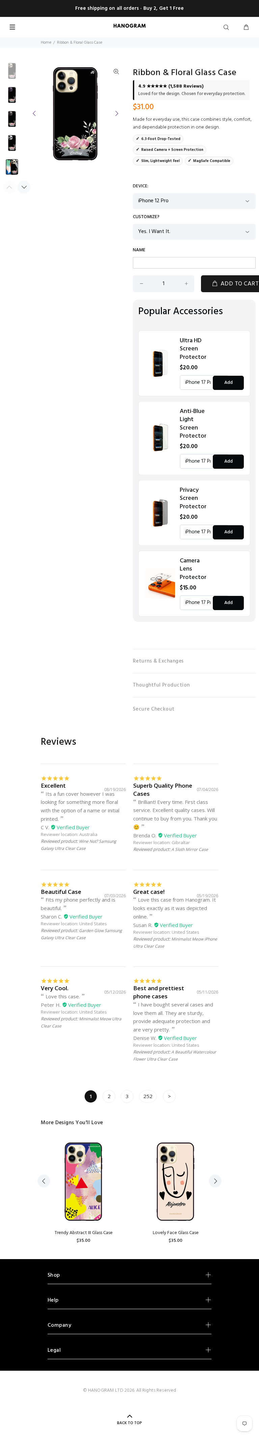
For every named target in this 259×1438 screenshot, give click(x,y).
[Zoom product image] (116, 72)
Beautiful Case (61, 892)
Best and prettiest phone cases (158, 992)
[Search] (227, 27)
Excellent (53, 785)
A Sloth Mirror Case (189, 849)
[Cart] (246, 27)
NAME (139, 250)
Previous (34, 113)
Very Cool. (54, 988)
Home (46, 42)
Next (116, 113)
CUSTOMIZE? (146, 217)
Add (228, 383)
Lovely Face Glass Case (176, 1233)
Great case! (149, 892)
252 (147, 1096)
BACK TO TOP (129, 1423)
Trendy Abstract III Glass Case (84, 1233)
